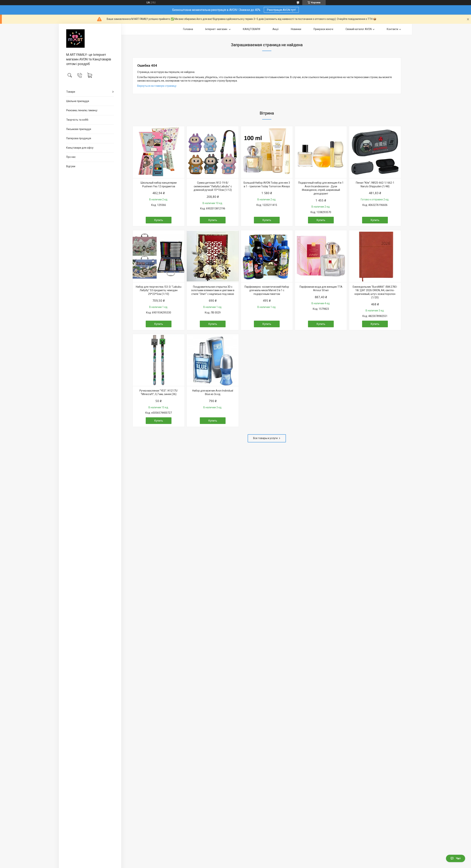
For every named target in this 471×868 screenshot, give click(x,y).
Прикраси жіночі (323, 29)
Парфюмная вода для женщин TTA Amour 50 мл (321, 288)
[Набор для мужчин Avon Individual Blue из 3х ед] (213, 360)
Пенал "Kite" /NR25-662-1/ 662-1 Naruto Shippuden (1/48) (375, 184)
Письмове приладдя (78, 129)
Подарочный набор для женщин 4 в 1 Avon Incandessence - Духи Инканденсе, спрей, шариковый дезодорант (320, 188)
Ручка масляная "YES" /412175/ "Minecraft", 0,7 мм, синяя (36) (158, 392)
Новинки (296, 29)
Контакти (392, 29)
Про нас (71, 156)
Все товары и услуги (265, 438)
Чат (458, 858)
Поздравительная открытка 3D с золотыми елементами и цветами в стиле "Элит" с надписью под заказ (212, 290)
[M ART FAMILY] (90, 38)
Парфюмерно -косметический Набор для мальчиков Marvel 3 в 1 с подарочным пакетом (267, 290)
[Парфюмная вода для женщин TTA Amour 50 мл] (321, 256)
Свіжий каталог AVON (359, 29)
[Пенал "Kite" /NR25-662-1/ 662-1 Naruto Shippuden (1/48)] (375, 152)
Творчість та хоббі (77, 119)
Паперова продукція (78, 138)
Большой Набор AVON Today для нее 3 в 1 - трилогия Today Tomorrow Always (267, 184)
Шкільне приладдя (77, 101)
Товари (70, 91)
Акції (275, 29)
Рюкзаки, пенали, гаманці (81, 110)
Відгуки (70, 166)
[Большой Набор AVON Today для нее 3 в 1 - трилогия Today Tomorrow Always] (267, 152)
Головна (188, 29)
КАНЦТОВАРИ (251, 29)
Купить (158, 220)
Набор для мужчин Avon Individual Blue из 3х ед (212, 392)
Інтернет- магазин (216, 29)
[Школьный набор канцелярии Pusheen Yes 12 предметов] (159, 152)
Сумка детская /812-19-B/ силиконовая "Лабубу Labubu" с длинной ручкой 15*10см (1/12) (213, 186)
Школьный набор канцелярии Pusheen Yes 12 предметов (159, 184)
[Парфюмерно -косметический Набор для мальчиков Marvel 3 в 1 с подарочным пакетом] (267, 256)
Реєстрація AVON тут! (281, 10)
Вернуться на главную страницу (156, 85)
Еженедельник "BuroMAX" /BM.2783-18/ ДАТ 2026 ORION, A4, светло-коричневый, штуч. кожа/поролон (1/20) (375, 292)
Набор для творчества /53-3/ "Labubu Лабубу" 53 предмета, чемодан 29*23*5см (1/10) (158, 290)
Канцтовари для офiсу (79, 147)
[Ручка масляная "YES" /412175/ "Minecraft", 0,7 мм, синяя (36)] (159, 360)
